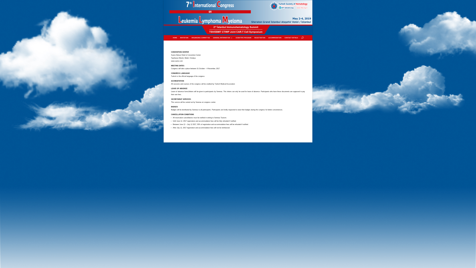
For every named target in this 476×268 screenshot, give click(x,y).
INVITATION (184, 38)
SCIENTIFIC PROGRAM (243, 38)
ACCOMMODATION (274, 38)
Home (175, 38)
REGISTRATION (259, 38)
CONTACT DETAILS (291, 38)
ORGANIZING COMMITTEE (200, 38)
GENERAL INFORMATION (221, 38)
